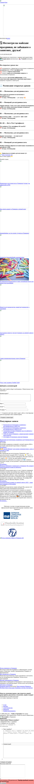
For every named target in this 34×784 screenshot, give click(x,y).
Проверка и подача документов (24, 688)
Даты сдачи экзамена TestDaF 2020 (10, 382)
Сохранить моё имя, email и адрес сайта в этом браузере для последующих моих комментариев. (16, 413)
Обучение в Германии (6, 684)
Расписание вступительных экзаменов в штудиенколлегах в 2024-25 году (14, 428)
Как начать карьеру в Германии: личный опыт (13, 209)
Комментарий (4, 393)
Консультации (21, 686)
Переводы (28, 686)
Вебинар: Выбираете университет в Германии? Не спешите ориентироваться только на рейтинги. (17, 466)
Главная (2, 2)
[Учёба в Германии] (0, 1)
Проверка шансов (5, 686)
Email (2, 406)
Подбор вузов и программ (7, 688)
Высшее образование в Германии (9, 680)
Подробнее (3, 783)
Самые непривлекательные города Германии (12, 358)
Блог (6, 2)
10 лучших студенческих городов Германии (15, 437)
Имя (1, 403)
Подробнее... (3, 447)
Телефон (3, 410)
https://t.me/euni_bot (7, 155)
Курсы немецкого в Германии (8, 668)
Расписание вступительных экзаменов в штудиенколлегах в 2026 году (14, 425)
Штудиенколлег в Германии (8, 674)
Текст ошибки (7, 729)
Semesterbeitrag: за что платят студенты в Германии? (14, 233)
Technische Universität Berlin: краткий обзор (12, 257)
